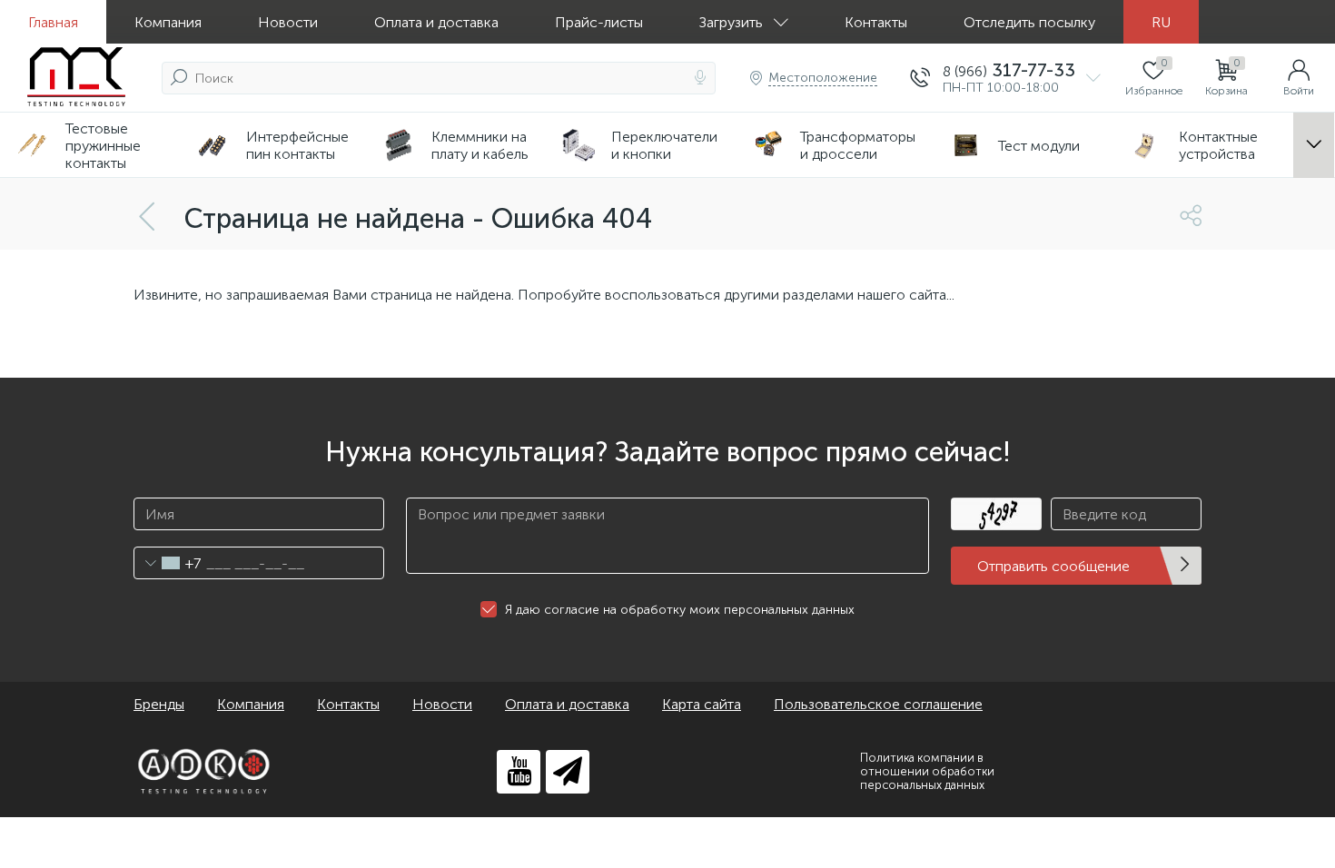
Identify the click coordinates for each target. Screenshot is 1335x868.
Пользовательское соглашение (878, 704)
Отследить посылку (1029, 22)
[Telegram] (567, 772)
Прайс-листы (599, 22)
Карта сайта (701, 704)
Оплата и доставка (436, 22)
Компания (168, 22)
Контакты (876, 22)
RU (1161, 22)
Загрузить (731, 22)
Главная (53, 22)
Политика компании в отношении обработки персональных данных (927, 771)
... (1314, 145)
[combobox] (167, 562)
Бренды (159, 704)
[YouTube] (518, 772)
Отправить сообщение (1053, 566)
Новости (288, 22)
